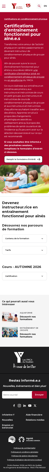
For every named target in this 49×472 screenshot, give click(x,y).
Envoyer (39, 394)
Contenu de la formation (17, 238)
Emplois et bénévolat (7, 426)
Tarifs (8, 250)
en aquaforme (15, 80)
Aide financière (34, 415)
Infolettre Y (8, 415)
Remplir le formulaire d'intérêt (21, 159)
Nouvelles (7, 420)
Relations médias (35, 420)
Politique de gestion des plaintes (24, 456)
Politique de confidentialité (24, 448)
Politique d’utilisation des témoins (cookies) (24, 460)
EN (45, 6)
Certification (11, 276)
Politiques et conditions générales (24, 452)
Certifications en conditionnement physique (25, 19)
